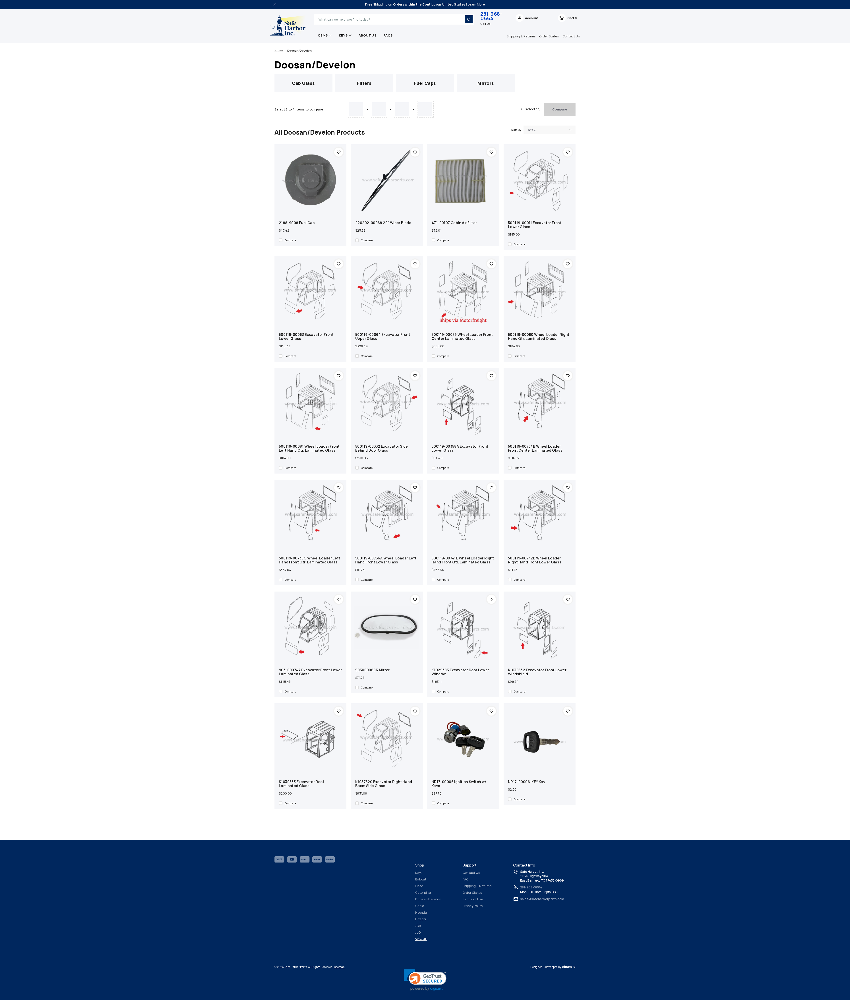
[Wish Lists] (548, 19)
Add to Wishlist (338, 152)
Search (469, 19)
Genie (419, 906)
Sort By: (516, 130)
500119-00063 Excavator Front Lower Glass (306, 336)
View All (421, 939)
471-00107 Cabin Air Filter (454, 223)
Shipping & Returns (521, 36)
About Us (368, 35)
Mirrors (485, 83)
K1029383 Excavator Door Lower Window (460, 672)
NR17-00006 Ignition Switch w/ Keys (459, 784)
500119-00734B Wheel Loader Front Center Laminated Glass (535, 448)
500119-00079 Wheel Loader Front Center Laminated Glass (462, 336)
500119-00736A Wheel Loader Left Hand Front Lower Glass (385, 560)
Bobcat (420, 879)
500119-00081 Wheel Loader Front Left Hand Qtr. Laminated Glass (309, 448)
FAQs (388, 35)
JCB (418, 926)
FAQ (466, 879)
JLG (418, 932)
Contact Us (571, 36)
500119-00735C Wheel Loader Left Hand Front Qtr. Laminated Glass (309, 560)
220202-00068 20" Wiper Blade (383, 223)
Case (419, 886)
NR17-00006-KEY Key (526, 782)
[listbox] (550, 130)
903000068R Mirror (372, 670)
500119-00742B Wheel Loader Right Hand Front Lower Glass (534, 560)
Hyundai (421, 912)
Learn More (476, 4)
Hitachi (420, 919)
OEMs (323, 35)
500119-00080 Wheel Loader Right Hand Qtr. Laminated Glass (538, 336)
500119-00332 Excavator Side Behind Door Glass (381, 448)
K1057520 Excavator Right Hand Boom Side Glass (383, 784)
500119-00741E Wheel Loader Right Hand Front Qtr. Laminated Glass (463, 560)
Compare (559, 109)
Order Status (549, 36)
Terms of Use (473, 899)
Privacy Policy (473, 906)
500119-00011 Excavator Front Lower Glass (535, 225)
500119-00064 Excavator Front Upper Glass (382, 336)
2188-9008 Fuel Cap (297, 223)
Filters (364, 83)
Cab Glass (303, 83)
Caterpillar (423, 892)
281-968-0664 (491, 16)
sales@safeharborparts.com (542, 899)
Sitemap (339, 967)
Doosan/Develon (428, 899)
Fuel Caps (425, 83)
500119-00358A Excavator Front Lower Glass (460, 448)
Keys (343, 35)
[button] (425, 980)
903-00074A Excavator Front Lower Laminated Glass (310, 672)
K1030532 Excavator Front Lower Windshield (537, 672)
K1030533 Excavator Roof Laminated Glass (301, 784)
